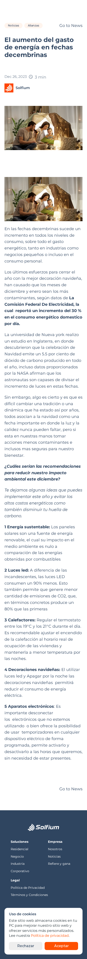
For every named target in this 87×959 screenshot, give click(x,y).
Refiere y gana (59, 864)
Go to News (71, 25)
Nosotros (55, 849)
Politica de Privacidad (28, 888)
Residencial (20, 849)
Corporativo (20, 871)
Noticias (54, 856)
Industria (18, 864)
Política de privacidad (50, 936)
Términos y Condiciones (29, 895)
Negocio (17, 856)
